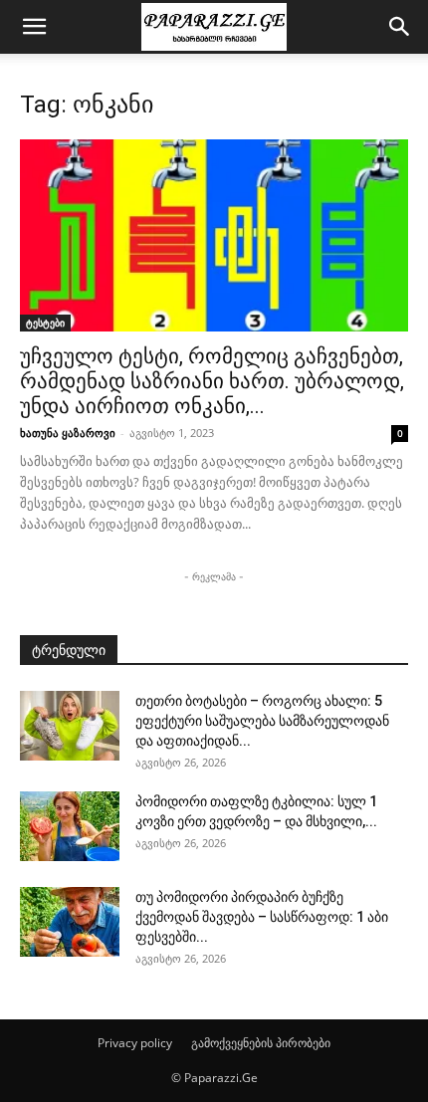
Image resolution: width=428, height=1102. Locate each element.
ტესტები (45, 323)
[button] (34, 27)
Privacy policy (135, 1042)
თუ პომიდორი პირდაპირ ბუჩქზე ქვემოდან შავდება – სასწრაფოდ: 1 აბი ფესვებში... (261, 917)
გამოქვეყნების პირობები (260, 1042)
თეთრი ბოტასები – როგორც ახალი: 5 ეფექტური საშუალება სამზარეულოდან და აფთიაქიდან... (262, 721)
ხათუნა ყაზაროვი (67, 432)
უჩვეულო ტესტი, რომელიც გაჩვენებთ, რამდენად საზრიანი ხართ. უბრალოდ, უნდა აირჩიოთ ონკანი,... (212, 381)
